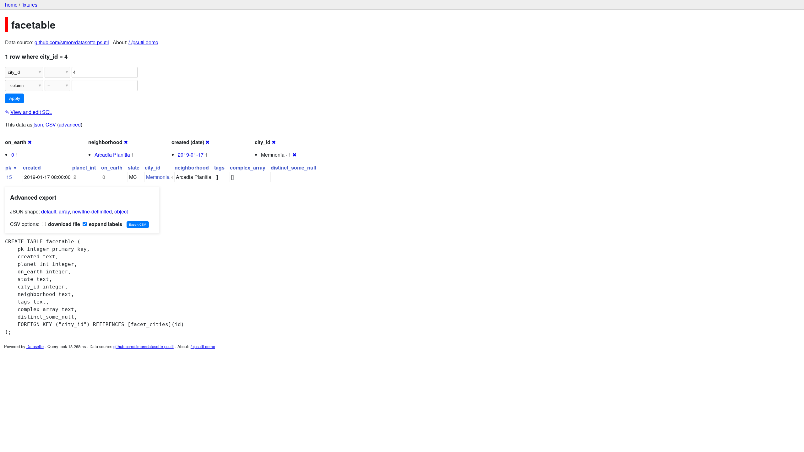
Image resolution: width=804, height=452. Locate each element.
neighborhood (192, 167)
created (32, 167)
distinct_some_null (293, 167)
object (121, 211)
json (38, 124)
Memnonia (158, 176)
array (64, 211)
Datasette (35, 346)
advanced (70, 124)
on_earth (111, 167)
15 (9, 176)
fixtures (29, 4)
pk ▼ (11, 167)
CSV (51, 124)
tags (219, 167)
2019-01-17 (191, 154)
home (11, 4)
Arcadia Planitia (112, 154)
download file (63, 224)
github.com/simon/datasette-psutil (72, 42)
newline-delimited (92, 211)
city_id (152, 167)
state (133, 167)
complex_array (247, 167)
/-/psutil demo (143, 42)
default (48, 211)
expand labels (105, 224)
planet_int (84, 167)
